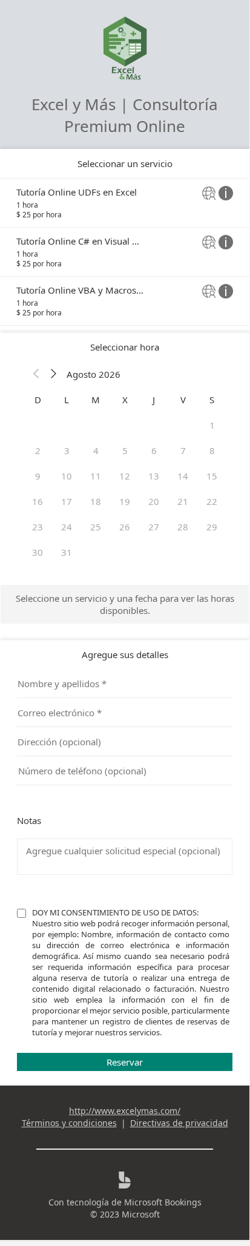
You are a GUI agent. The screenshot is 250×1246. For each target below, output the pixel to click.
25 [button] (95, 527)
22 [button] (211, 501)
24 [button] (66, 527)
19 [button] (124, 501)
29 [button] (211, 527)
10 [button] (66, 476)
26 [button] (124, 527)
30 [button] (37, 552)
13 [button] (153, 476)
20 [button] (153, 501)
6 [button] (154, 450)
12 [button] (124, 476)
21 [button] (182, 501)
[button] (36, 374)
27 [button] (153, 527)
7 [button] (183, 450)
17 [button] (66, 501)
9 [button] (38, 476)
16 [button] (37, 501)
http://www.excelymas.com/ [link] (124, 1110)
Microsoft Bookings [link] (163, 1202)
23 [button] (37, 527)
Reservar (125, 1062)
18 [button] (95, 501)
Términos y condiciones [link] (69, 1123)
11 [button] (95, 476)
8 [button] (212, 450)
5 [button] (125, 450)
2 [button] (38, 450)
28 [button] (182, 527)
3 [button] (67, 450)
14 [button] (182, 476)
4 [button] (96, 450)
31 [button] (66, 552)
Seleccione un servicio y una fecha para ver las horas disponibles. (125, 604)
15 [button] (211, 476)
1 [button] (212, 425)
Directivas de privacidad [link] (179, 1123)
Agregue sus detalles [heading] (125, 654)
